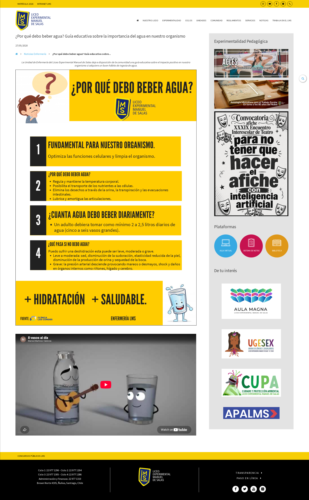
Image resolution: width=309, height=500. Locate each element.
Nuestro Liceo (150, 20)
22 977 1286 (75, 474)
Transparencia (248, 472)
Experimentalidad (171, 20)
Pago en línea (248, 478)
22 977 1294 (75, 470)
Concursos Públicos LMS (31, 455)
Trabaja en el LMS (281, 20)
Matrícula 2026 (25, 3)
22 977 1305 (52, 474)
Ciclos (188, 20)
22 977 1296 (52, 470)
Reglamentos (234, 20)
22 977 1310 (75, 478)
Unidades (201, 20)
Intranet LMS (44, 3)
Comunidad (217, 20)
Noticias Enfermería (35, 53)
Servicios (250, 20)
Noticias (263, 20)
